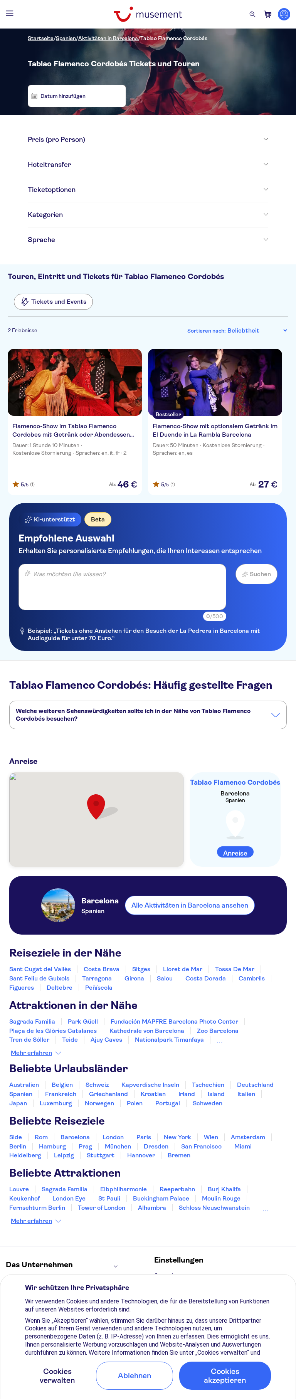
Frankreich (60, 1094)
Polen (135, 1103)
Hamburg (52, 1146)
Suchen (260, 574)
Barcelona (75, 1137)
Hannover (141, 1155)
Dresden (156, 1146)
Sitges (141, 969)
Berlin (17, 1146)
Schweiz (97, 1084)
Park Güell (83, 1021)
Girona (134, 978)
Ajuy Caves (106, 1039)
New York (177, 1137)
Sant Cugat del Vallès (40, 969)
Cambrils (252, 978)
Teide (70, 1039)
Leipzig (64, 1155)
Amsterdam (248, 1137)
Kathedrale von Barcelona (146, 1030)
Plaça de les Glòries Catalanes (53, 1030)
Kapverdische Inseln (150, 1084)
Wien (211, 1137)
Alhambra (152, 1207)
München (118, 1146)
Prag (85, 1146)
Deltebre (59, 987)
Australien (24, 1084)
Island (216, 1094)
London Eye (69, 1198)
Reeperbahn (177, 1189)
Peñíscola (99, 987)
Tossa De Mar (234, 969)
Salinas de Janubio (243, 1039)
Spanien (66, 38)
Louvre (19, 1189)
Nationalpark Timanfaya (169, 1039)
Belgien (62, 1084)
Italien (246, 1094)
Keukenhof (24, 1198)
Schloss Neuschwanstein (214, 1207)
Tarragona (97, 978)
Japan (18, 1103)
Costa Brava (101, 969)
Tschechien (208, 1084)
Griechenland (108, 1094)
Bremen (179, 1155)
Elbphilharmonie (123, 1189)
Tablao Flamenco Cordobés (173, 38)
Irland (186, 1094)
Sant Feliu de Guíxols (39, 978)
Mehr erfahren (31, 1053)
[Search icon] (252, 14)
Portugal (167, 1103)
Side (15, 1137)
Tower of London (101, 1207)
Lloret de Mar (182, 969)
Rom (41, 1137)
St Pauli (109, 1198)
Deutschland (255, 1084)
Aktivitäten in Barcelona (108, 38)
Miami (243, 1146)
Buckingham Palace (161, 1198)
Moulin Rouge (221, 1198)
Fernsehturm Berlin (37, 1207)
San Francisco (201, 1146)
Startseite (41, 38)
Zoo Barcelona (218, 1030)
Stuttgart (100, 1155)
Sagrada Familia (32, 1021)
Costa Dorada (205, 978)
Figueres (21, 987)
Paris (143, 1137)
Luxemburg (56, 1103)
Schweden (207, 1103)
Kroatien (153, 1094)
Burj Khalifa (224, 1189)
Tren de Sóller (29, 1039)
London (113, 1137)
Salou (165, 978)
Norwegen (99, 1103)
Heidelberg (25, 1155)
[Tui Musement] (148, 14)
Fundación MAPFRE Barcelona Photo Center (174, 1021)
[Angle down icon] (176, 140)
